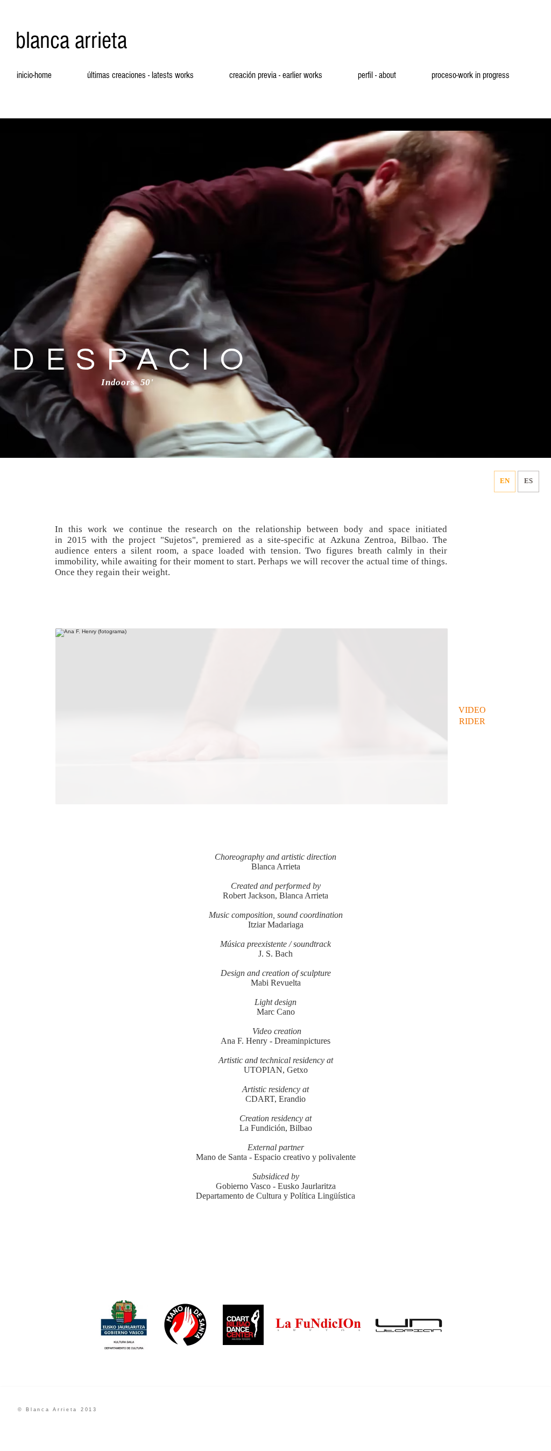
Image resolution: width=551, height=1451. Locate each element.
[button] (251, 716)
